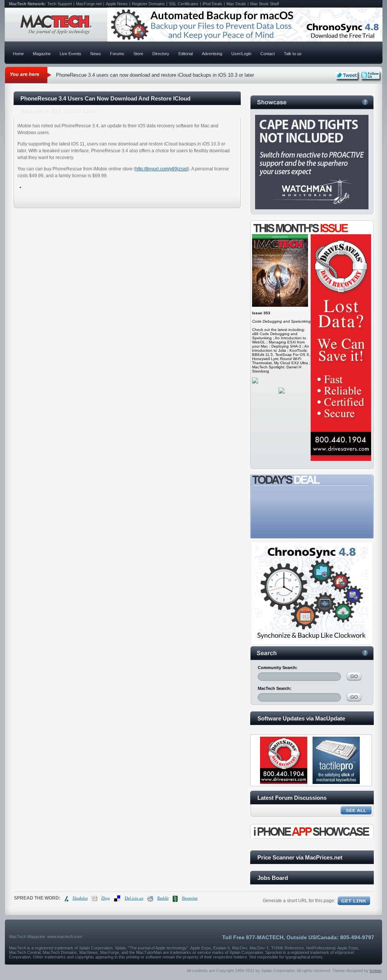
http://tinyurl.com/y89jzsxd (161, 169)
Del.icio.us (134, 898)
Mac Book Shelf (264, 4)
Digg (105, 898)
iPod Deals (212, 4)
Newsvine (190, 898)
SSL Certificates (183, 4)
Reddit (163, 898)
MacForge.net (89, 4)
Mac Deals (236, 4)
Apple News (117, 4)
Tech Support (59, 4)
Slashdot (80, 898)
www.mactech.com (64, 936)
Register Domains (148, 4)
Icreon (375, 970)
